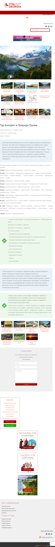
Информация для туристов (9, 510)
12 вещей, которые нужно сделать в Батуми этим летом (7, 330)
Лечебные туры (10, 407)
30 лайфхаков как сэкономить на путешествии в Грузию (7, 118)
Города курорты (6, 523)
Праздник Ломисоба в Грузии (19, 341)
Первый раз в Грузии (32, 102)
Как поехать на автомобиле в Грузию (44, 117)
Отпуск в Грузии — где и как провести (19, 329)
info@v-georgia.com (47, 14)
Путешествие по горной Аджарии (44, 90)
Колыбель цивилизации (6, 103)
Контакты (21, 33)
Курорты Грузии (6, 506)
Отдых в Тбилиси (6, 525)
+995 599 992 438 (48, 23)
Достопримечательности (24, 30)
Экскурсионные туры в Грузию (10, 412)
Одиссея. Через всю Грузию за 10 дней (19, 103)
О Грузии (12, 30)
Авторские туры (10, 410)
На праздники (10, 416)
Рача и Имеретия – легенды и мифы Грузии (19, 91)
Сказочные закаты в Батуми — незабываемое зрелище (32, 343)
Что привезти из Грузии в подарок (32, 117)
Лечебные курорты (7, 527)
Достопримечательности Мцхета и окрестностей (32, 330)
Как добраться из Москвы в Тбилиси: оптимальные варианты (45, 331)
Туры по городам (9, 405)
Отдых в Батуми (6, 521)
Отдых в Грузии (42, 545)
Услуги (13, 33)
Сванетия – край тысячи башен (7, 90)
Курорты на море (6, 519)
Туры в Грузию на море (10, 403)
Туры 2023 (5, 33)
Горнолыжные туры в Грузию (10, 418)
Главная (5, 30)
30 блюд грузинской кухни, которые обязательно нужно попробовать (19, 118)
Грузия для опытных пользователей (44, 96)
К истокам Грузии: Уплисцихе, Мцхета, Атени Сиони (32, 91)
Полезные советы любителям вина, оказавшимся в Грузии (7, 343)
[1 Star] (49, 543)
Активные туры (10, 414)
